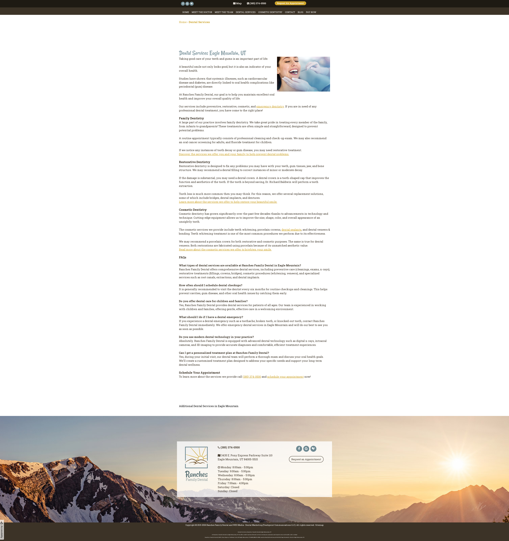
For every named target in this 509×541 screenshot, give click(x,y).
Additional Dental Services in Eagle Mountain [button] (208, 406)
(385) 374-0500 (252, 376)
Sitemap (319, 525)
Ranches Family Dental (218, 525)
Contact (290, 12)
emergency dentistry (270, 106)
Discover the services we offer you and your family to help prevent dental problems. (234, 154)
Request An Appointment (290, 3)
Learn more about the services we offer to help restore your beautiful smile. (228, 201)
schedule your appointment (285, 376)
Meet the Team (224, 12)
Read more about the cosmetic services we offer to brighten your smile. (225, 249)
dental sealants (291, 229)
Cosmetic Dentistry (270, 12)
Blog (300, 12)
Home (185, 12)
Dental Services (246, 12)
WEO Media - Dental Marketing (247, 525)
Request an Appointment (306, 459)
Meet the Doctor (202, 12)
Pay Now (311, 12)
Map (239, 3)
